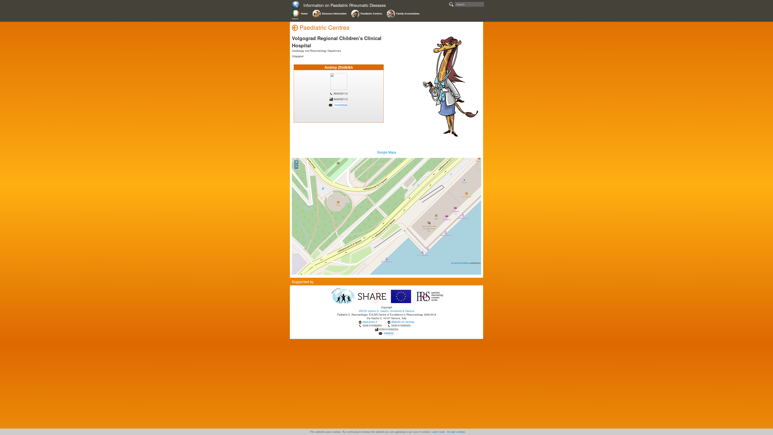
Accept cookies (456, 432)
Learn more (438, 432)
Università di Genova (402, 311)
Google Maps (386, 152)
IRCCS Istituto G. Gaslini (373, 311)
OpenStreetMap (461, 262)
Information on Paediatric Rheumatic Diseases (344, 5)
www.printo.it (370, 322)
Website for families (402, 322)
